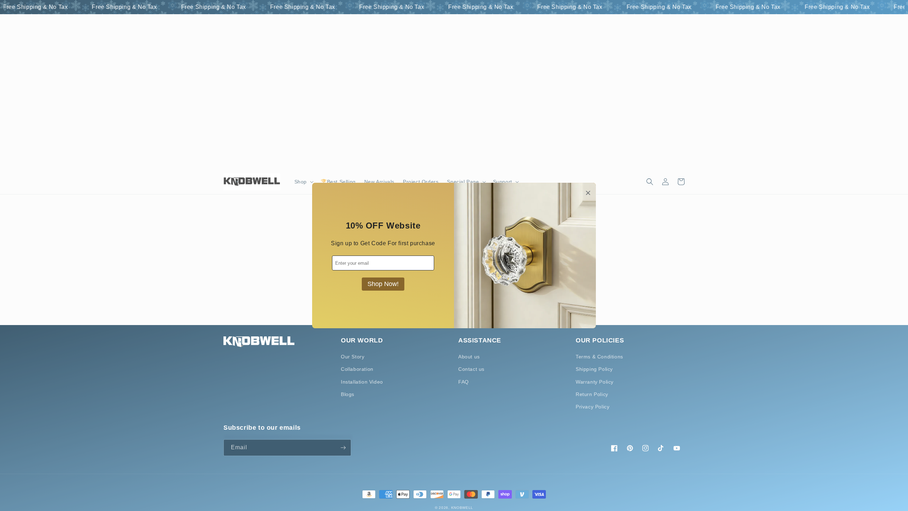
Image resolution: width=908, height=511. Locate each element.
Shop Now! (383, 283)
